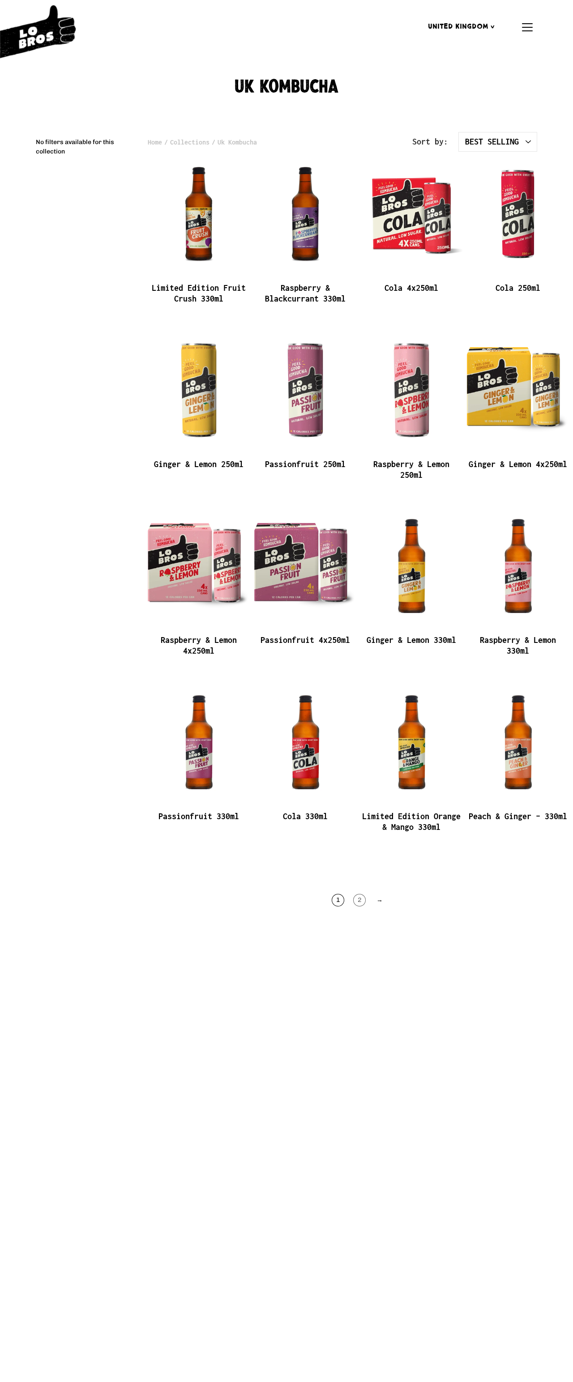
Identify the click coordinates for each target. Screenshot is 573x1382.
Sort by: (430, 141)
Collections (190, 142)
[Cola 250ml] (518, 214)
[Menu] (527, 27)
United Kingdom (459, 26)
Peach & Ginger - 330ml (517, 816)
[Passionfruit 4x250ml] (305, 566)
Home (155, 142)
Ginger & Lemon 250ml (199, 463)
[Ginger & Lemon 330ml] (411, 566)
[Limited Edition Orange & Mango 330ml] (411, 742)
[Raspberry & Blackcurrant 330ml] (305, 214)
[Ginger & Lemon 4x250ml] (518, 390)
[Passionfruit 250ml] (305, 390)
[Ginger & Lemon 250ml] (199, 390)
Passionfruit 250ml (305, 463)
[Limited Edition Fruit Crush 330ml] (199, 214)
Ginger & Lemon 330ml (411, 640)
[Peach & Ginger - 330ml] (518, 742)
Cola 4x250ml (411, 288)
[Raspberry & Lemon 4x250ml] (199, 566)
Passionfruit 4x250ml (305, 640)
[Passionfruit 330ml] (199, 742)
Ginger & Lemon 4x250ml (517, 463)
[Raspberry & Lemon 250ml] (411, 390)
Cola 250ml (517, 288)
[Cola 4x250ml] (411, 214)
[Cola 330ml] (305, 742)
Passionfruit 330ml (198, 816)
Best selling (492, 141)
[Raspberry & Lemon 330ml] (518, 566)
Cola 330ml (304, 816)
